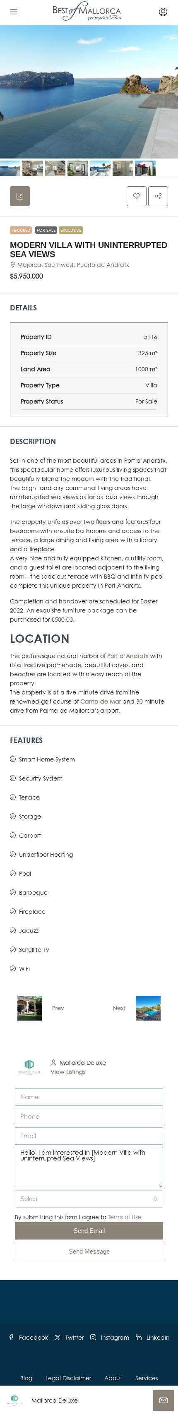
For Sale (46, 230)
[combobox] (89, 1199)
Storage (30, 816)
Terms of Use (124, 1216)
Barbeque (33, 892)
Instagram (114, 1337)
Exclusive (70, 230)
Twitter (74, 1337)
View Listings (68, 1071)
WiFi (24, 968)
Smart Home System (47, 759)
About (113, 1377)
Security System (41, 778)
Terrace (29, 797)
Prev (58, 1007)
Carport (30, 835)
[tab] (20, 196)
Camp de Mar (100, 701)
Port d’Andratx (128, 655)
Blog (26, 1377)
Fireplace (32, 911)
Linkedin (157, 1337)
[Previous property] (29, 1008)
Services (146, 1377)
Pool (25, 873)
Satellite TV (34, 949)
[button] (137, 196)
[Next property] (148, 1008)
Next (119, 1007)
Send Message (89, 1251)
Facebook (32, 1337)
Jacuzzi (29, 930)
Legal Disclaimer (68, 1377)
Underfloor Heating (46, 854)
